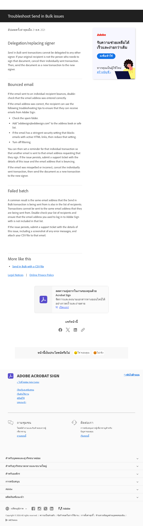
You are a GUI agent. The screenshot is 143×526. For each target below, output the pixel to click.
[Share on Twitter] (68, 331)
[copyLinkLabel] (83, 331)
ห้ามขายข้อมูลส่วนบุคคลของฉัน (110, 515)
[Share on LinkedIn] (75, 331)
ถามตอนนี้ (21, 436)
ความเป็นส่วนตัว (47, 515)
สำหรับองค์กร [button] (13, 473)
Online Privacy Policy (41, 275)
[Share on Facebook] (60, 331)
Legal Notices (15, 275)
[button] (16, 508)
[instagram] (39, 508)
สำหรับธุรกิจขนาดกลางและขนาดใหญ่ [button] (26, 466)
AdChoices (13, 520)
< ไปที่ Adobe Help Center (28, 382)
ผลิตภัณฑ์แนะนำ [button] (15, 497)
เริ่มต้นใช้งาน (23, 394)
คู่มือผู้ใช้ (21, 398)
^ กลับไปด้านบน (132, 375)
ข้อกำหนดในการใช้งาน (68, 515)
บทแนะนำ (21, 402)
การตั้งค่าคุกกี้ (87, 515)
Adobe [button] (9, 489)
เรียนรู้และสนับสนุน (25, 390)
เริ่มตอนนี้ (85, 436)
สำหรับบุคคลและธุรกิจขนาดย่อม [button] (23, 458)
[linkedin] (51, 508)
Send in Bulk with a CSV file (28, 266)
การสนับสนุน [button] (13, 481)
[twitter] (45, 508)
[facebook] (33, 508)
